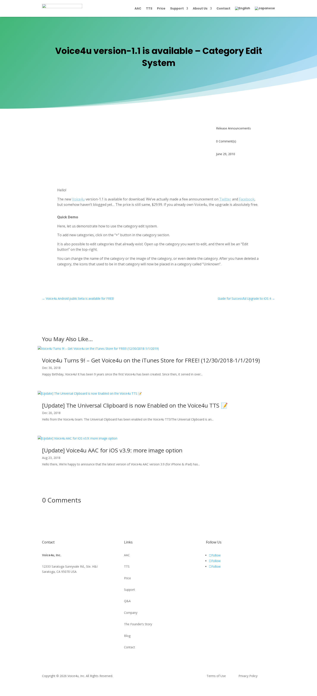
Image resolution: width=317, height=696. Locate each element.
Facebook (246, 199)
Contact (223, 8)
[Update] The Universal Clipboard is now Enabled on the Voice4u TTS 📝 (135, 405)
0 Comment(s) (226, 141)
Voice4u (78, 199)
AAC (138, 8)
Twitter (225, 199)
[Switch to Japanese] (265, 8)
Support (177, 8)
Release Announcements (233, 128)
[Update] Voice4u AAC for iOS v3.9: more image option (112, 450)
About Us (200, 8)
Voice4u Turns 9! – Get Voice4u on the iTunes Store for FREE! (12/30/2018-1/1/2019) (151, 360)
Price (161, 8)
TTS (149, 8)
